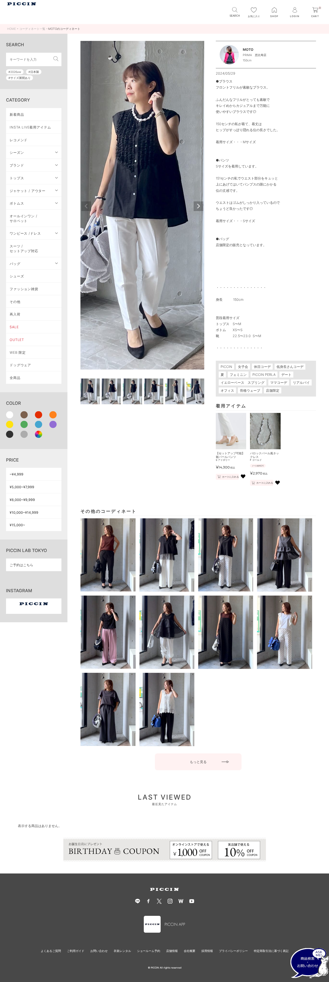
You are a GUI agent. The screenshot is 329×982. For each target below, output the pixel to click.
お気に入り (254, 16)
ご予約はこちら (21, 565)
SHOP (274, 16)
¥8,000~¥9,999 (22, 500)
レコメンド (18, 140)
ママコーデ (278, 382)
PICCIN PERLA (264, 374)
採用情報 (207, 951)
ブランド (17, 165)
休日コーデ (262, 367)
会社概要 (189, 951)
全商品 (15, 378)
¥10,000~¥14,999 (24, 512)
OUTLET (17, 340)
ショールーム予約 (148, 951)
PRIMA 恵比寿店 (254, 55)
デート (286, 374)
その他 (15, 302)
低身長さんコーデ (289, 367)
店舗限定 (272, 390)
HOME (11, 29)
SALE (14, 327)
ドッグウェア (20, 365)
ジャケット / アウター (28, 191)
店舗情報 (172, 951)
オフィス (227, 390)
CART (316, 12)
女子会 (243, 367)
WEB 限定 (18, 352)
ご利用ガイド (75, 951)
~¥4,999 (16, 474)
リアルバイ (301, 382)
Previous (86, 206)
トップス (17, 178)
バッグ (15, 264)
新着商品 (17, 114)
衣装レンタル (122, 951)
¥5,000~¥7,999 (22, 487)
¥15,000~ (17, 525)
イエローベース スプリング (242, 382)
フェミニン (238, 374)
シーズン (17, 152)
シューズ (17, 276)
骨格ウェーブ (250, 390)
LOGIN (294, 16)
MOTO (248, 49)
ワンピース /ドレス (25, 233)
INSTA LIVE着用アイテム (30, 127)
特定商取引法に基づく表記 (271, 951)
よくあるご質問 (51, 951)
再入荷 (15, 314)
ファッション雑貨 (24, 289)
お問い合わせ (99, 951)
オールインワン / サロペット (23, 218)
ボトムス (17, 203)
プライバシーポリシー (233, 951)
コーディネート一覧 (32, 29)
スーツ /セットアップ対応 (24, 248)
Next (198, 206)
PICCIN (226, 367)
